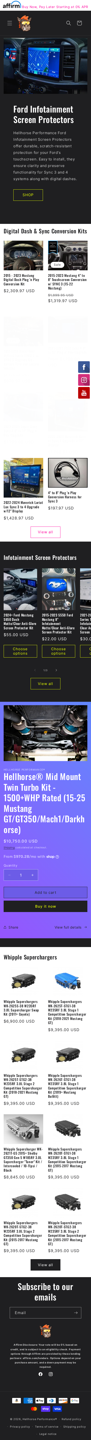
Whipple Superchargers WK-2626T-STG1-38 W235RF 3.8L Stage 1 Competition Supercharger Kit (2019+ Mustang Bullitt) (67, 1086)
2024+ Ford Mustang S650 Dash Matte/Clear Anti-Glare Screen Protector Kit (20, 621)
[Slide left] (35, 670)
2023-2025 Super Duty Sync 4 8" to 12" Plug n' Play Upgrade (20, 431)
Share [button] (13, 927)
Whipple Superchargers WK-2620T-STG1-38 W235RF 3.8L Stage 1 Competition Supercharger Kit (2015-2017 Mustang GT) (67, 1159)
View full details (68, 927)
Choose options (20, 651)
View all (45, 532)
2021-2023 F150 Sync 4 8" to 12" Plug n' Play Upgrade (67, 350)
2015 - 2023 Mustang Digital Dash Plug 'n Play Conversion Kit (21, 279)
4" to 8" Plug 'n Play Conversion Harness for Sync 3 (65, 497)
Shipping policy (74, 1426)
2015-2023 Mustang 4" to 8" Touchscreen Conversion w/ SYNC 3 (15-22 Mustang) (67, 281)
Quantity (10, 865)
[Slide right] (56, 670)
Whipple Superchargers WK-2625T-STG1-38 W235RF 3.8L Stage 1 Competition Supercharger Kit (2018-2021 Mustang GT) (67, 1012)
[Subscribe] (75, 1312)
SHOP (28, 195)
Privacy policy (20, 1426)
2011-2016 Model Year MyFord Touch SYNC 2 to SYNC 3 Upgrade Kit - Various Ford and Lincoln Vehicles (21, 359)
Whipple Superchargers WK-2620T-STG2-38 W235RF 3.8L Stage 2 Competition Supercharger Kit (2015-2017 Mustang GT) (23, 1233)
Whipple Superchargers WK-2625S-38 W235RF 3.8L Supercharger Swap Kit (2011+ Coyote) (21, 1008)
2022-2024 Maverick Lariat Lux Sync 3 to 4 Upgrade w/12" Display (23, 506)
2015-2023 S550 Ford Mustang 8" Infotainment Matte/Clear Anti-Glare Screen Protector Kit (58, 623)
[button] (9, 23)
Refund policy (71, 1419)
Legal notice (48, 1434)
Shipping (9, 847)
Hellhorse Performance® (40, 1419)
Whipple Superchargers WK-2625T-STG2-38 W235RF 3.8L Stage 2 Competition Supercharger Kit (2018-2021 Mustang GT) (23, 1086)
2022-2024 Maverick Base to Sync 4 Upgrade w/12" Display (67, 441)
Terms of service (46, 1426)
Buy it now (45, 906)
